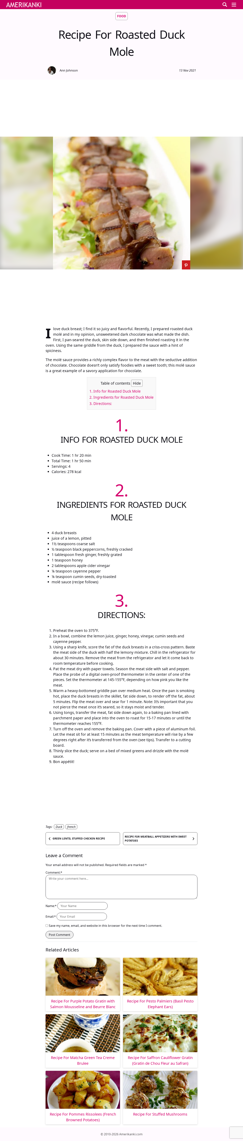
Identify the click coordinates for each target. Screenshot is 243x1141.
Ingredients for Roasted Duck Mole (121, 397)
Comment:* (54, 872)
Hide (137, 383)
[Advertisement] (121, 108)
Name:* (51, 906)
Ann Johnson (69, 70)
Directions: (100, 403)
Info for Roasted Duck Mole (115, 391)
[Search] (225, 4)
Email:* (51, 916)
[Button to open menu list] (234, 5)
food (121, 16)
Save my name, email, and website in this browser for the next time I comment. (105, 926)
